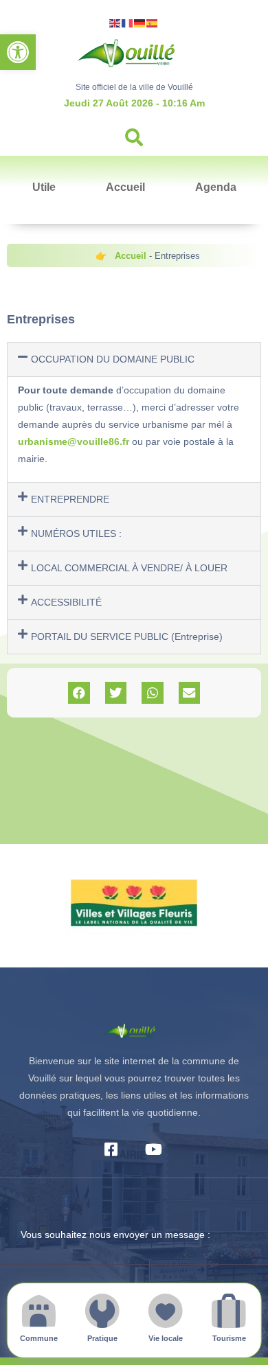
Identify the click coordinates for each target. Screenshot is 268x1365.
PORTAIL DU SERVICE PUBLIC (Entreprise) (127, 636)
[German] (140, 22)
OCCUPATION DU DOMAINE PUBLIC (112, 359)
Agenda (215, 187)
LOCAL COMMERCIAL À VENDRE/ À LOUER (129, 567)
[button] (18, 52)
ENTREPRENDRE (70, 499)
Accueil (125, 187)
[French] (128, 22)
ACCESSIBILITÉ (66, 602)
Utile (44, 187)
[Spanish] (152, 22)
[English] (115, 22)
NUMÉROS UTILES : (76, 533)
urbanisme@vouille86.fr (73, 441)
